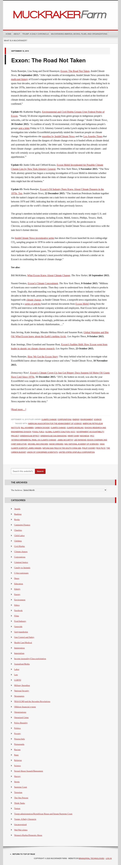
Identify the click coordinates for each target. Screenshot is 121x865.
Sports (17, 781)
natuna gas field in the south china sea (61, 448)
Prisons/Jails (19, 739)
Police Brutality (21, 723)
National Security (21, 691)
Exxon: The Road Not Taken (48, 60)
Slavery (17, 776)
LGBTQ (17, 680)
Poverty (17, 733)
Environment (86, 419)
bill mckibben (27, 427)
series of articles (33, 303)
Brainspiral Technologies (91, 858)
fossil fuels (38, 431)
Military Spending (22, 685)
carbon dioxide (42, 427)
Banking (18, 514)
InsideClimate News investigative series (34, 238)
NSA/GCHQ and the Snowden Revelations (32, 701)
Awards (17, 509)
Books (17, 519)
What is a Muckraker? (15, 40)
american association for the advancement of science (55, 423)
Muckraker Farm (60, 14)
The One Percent (21, 798)
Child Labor (19, 535)
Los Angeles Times (92, 136)
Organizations (20, 712)
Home (8, 33)
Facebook (18, 610)
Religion (18, 760)
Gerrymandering (21, 632)
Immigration (19, 648)
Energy (75, 419)
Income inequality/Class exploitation (30, 658)
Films (16, 616)
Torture (17, 808)
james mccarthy (65, 439)
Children (18, 541)
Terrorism (18, 792)
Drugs (16, 578)
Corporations (65, 419)
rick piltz (100, 448)
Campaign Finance (22, 525)
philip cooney (88, 448)
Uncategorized (20, 824)
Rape (16, 755)
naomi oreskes (56, 444)
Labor (16, 669)
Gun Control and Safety (24, 637)
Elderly (17, 589)
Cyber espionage (21, 573)
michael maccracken (38, 444)
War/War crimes (20, 830)
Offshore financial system (25, 707)
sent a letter (24, 128)
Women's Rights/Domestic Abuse (28, 835)
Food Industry (20, 621)
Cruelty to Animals (22, 567)
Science (97, 419)
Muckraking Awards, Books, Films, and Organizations (79, 33)
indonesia (84, 435)
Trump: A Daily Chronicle (35, 33)
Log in (109, 858)
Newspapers (19, 696)
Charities (18, 530)
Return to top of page (23, 854)
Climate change (49, 419)
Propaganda (19, 744)
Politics (17, 728)
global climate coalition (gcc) (60, 431)
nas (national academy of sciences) (81, 444)
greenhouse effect (29, 435)
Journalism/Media (22, 664)
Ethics (17, 605)
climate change (33, 299)
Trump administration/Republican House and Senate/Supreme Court (43, 814)
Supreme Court (20, 787)
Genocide (18, 626)
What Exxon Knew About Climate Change (48, 275)
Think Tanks (19, 803)
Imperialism (19, 653)
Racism (17, 749)
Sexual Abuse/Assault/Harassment (28, 771)
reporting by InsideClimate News (58, 136)
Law (16, 674)
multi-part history (19, 79)
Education (18, 583)
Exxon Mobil (82, 303)
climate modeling (75, 427)
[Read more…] (18, 409)
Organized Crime (21, 717)
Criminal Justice (21, 562)
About (17, 33)
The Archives (16, 490)
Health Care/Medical (23, 642)
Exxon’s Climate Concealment (43, 283)
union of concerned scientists (42, 452)
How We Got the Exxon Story (43, 356)
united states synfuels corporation (77, 452)
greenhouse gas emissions (53, 435)
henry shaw (73, 435)
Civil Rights (19, 546)
